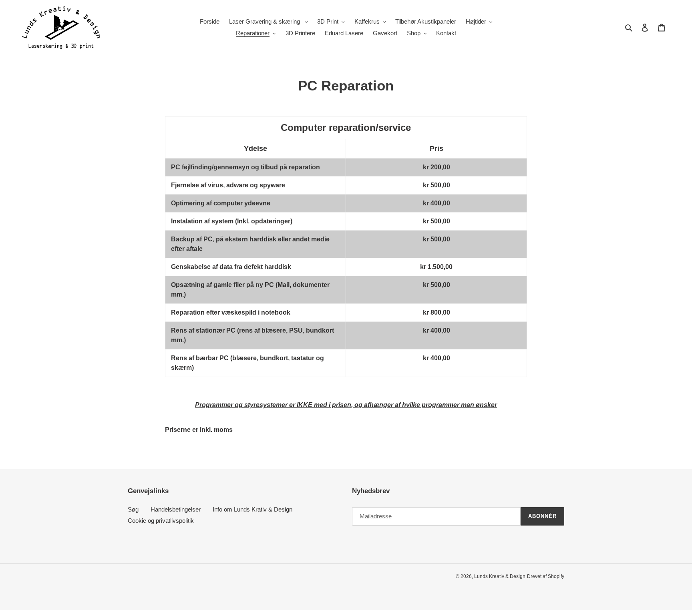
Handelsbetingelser (176, 509)
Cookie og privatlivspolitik (161, 520)
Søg (133, 509)
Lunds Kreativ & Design (499, 576)
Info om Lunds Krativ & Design (252, 509)
